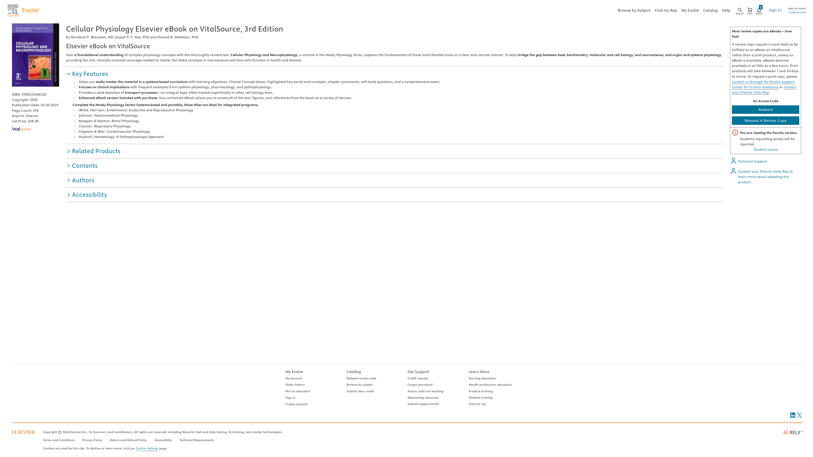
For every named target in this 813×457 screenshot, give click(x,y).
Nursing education (482, 378)
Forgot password (420, 385)
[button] (87, 73)
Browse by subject (360, 385)
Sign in (290, 397)
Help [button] (726, 10)
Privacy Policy (92, 440)
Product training (481, 391)
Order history (295, 385)
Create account (296, 404)
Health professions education (490, 385)
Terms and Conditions (59, 440)
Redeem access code (361, 378)
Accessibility (163, 440)
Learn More (479, 371)
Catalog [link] (710, 10)
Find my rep (477, 404)
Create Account (797, 12)
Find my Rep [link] (666, 10)
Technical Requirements (196, 440)
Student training (480, 397)
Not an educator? (298, 391)
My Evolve (294, 371)
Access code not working (426, 391)
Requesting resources (423, 397)
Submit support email (423, 404)
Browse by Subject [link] (634, 10)
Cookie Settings (147, 448)
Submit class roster (360, 391)
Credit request (418, 378)
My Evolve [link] (690, 10)
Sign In (775, 10)
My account (293, 378)
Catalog (354, 371)
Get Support (418, 371)
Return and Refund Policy (128, 440)
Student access (766, 149)
